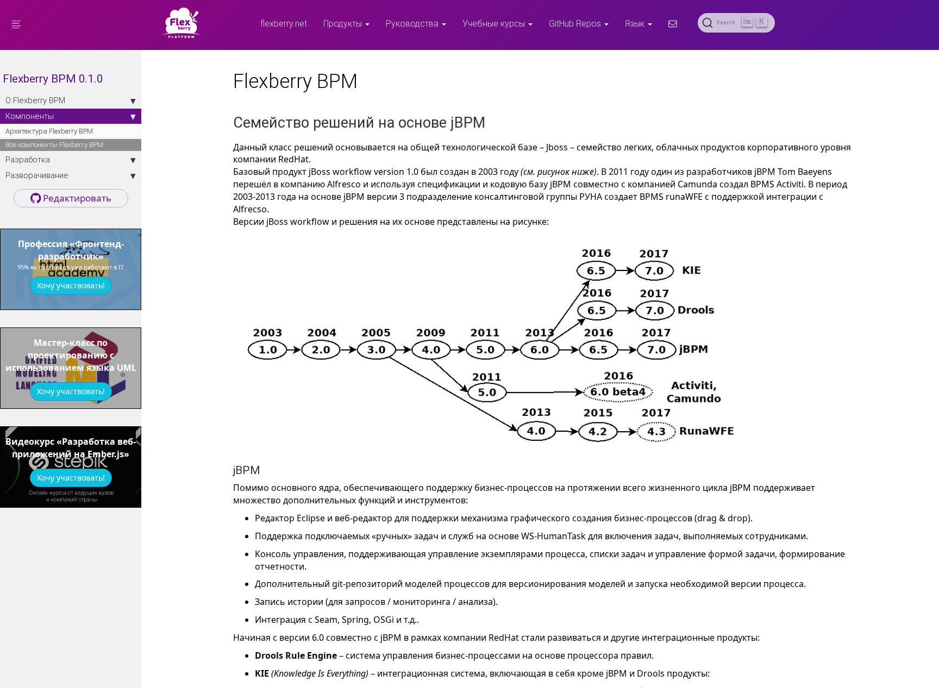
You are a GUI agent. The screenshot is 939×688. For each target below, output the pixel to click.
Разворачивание (36, 175)
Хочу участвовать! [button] (71, 285)
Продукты (343, 23)
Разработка (27, 159)
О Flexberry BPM (35, 100)
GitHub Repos (576, 23)
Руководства (413, 23)
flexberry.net (283, 23)
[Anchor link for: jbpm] (266, 469)
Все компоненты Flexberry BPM (54, 144)
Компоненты (29, 116)
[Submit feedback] (673, 23)
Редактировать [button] (76, 198)
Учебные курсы (494, 23)
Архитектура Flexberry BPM (49, 131)
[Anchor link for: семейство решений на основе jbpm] (492, 121)
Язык (636, 23)
